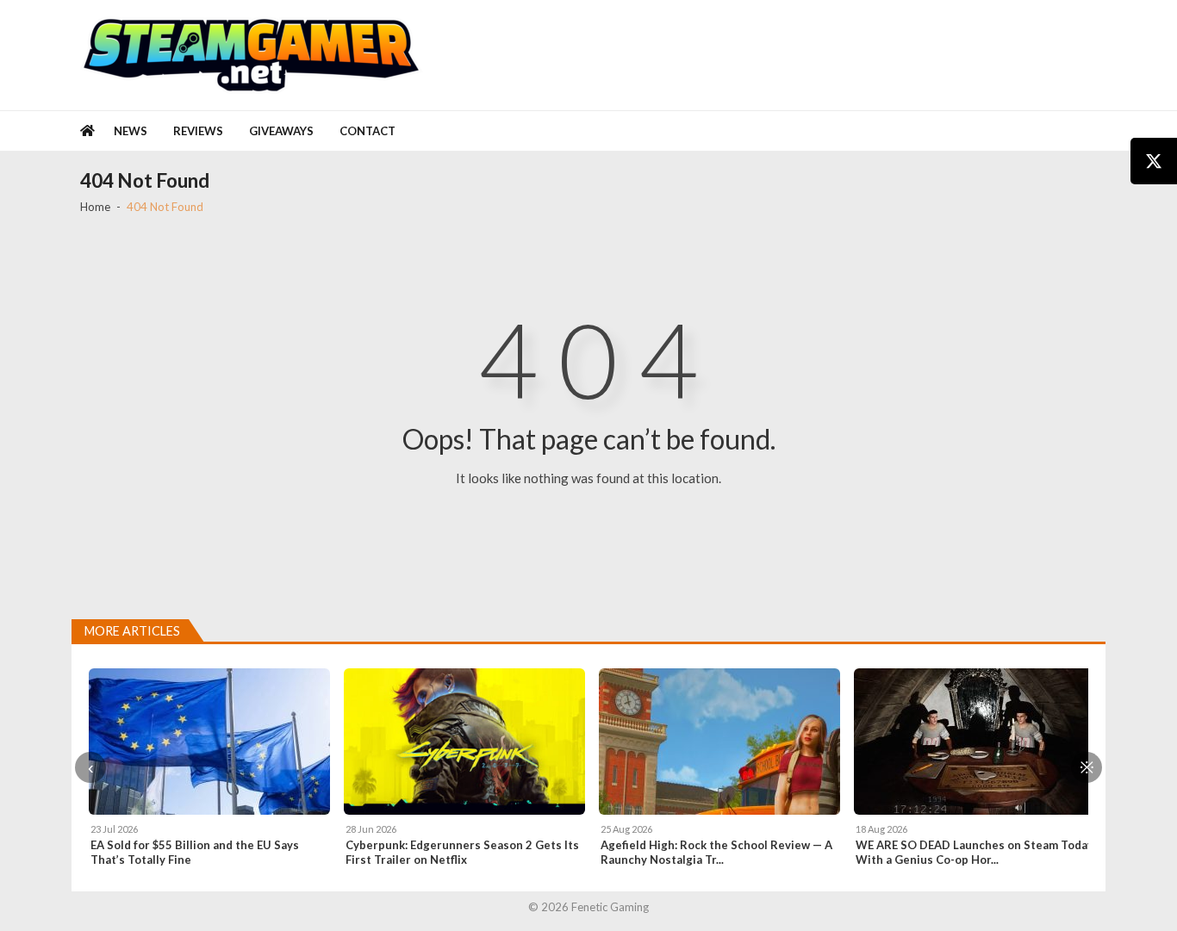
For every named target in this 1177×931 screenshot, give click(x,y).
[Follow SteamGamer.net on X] (1153, 161)
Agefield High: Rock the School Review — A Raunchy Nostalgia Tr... (716, 852)
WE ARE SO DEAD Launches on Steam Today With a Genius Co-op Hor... (974, 852)
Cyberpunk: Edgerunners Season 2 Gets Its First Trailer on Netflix (462, 852)
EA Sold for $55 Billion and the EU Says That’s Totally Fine (194, 852)
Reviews (198, 131)
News (130, 131)
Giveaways (281, 131)
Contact (367, 131)
